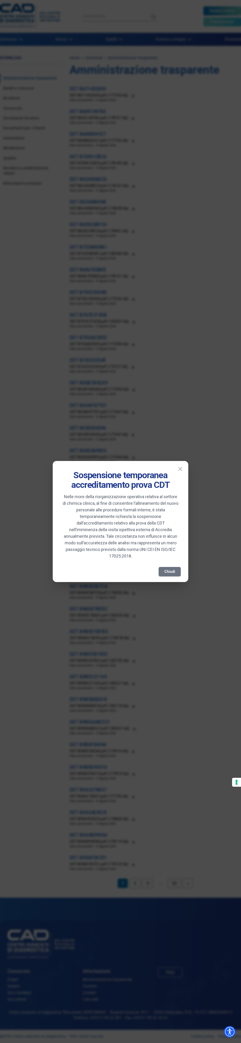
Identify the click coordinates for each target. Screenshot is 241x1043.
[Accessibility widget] (229, 1031)
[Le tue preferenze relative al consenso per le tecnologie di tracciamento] (236, 782)
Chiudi (169, 571)
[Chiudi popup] (180, 469)
